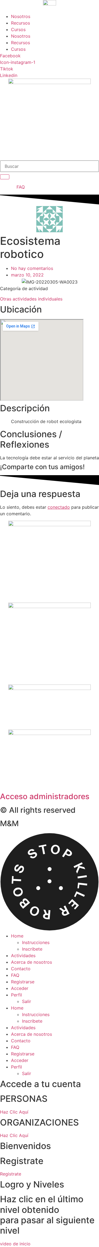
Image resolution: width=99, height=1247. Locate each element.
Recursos (20, 23)
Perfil (16, 995)
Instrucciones (36, 942)
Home (17, 936)
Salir (26, 1001)
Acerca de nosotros (31, 962)
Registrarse (22, 981)
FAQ (15, 975)
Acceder (19, 988)
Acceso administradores (44, 796)
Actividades (23, 955)
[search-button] (4, 176)
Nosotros (20, 16)
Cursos (18, 29)
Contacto (21, 968)
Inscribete (32, 949)
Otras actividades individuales (31, 299)
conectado (59, 507)
